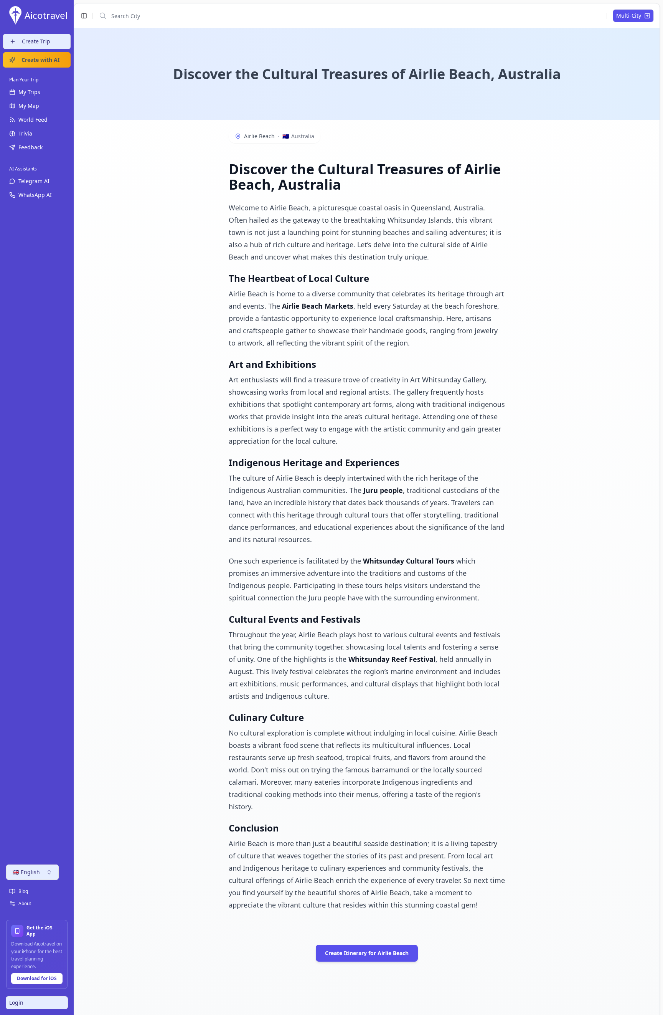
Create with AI (40, 59)
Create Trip (36, 41)
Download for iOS (37, 978)
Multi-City (628, 15)
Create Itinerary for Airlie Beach (367, 953)
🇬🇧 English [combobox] (26, 872)
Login (16, 1002)
